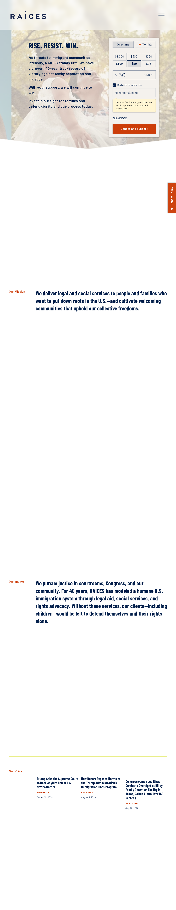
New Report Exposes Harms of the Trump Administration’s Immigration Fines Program (100, 783)
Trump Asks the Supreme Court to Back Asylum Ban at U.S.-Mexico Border (57, 783)
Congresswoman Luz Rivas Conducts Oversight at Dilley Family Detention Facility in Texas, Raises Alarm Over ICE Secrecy (144, 789)
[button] (161, 761)
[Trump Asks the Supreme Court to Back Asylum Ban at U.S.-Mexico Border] (58, 770)
